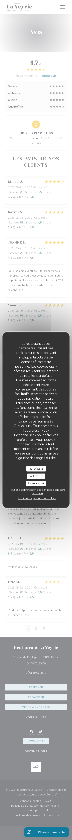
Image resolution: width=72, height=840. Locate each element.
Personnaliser (36, 483)
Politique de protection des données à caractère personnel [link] (37, 491)
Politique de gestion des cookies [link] (37, 498)
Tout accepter (36, 468)
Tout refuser (36, 476)
